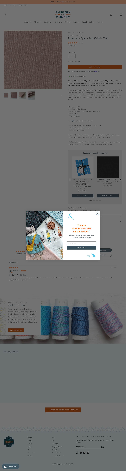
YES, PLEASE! (81, 247)
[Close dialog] (97, 213)
